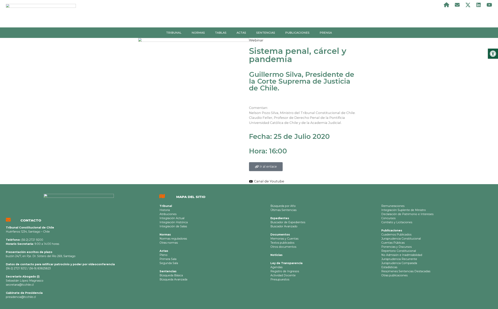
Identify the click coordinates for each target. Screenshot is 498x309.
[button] (266, 166)
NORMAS (198, 32)
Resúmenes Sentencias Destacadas (405, 271)
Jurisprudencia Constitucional (401, 238)
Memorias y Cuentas (284, 238)
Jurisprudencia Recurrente (399, 259)
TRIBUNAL (173, 32)
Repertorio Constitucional (398, 251)
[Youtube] (489, 5)
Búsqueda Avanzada (173, 279)
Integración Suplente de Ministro (403, 210)
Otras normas (169, 242)
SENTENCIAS (265, 32)
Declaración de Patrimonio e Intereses (407, 214)
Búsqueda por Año (283, 206)
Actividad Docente (283, 275)
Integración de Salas (173, 226)
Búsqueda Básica (171, 275)
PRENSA (326, 32)
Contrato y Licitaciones (396, 222)
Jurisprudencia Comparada (399, 263)
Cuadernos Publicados (396, 234)
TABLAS (220, 32)
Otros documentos (283, 247)
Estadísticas (389, 267)
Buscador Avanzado (283, 226)
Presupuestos (279, 279)
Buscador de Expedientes (287, 222)
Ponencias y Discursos (396, 247)
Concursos (388, 218)
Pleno (163, 255)
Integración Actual (172, 218)
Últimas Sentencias (283, 210)
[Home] (446, 5)
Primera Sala (168, 259)
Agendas (276, 267)
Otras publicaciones (394, 275)
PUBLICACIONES (297, 32)
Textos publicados (282, 242)
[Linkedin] (478, 5)
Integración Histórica (174, 222)
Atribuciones (168, 214)
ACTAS (241, 32)
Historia (165, 210)
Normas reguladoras (173, 238)
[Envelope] (457, 5)
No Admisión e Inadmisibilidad (401, 255)
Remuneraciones (392, 206)
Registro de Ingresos (284, 271)
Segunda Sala (169, 263)
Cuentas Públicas (393, 242)
